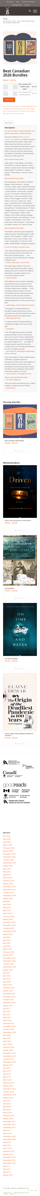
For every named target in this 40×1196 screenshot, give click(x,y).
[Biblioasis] (16, 11)
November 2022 (9, 961)
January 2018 (8, 1118)
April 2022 (7, 982)
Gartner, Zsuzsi (11, 113)
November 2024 (9, 889)
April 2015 (7, 1172)
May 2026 (7, 839)
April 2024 (7, 910)
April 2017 (7, 1130)
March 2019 (7, 1080)
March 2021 (7, 1020)
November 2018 (9, 1089)
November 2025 (9, 857)
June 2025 (7, 869)
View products (20, 450)
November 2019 (9, 1056)
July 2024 (6, 901)
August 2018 (8, 1098)
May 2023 (7, 943)
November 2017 (9, 1124)
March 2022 (7, 985)
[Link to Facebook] (28, 1190)
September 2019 (9, 1062)
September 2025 (9, 863)
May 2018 (7, 1106)
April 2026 (7, 842)
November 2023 (9, 925)
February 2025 (8, 880)
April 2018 (7, 1109)
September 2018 (9, 1095)
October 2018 (8, 1092)
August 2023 (8, 934)
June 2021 (7, 1011)
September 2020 (9, 1032)
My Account (9, 1)
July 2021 (6, 1008)
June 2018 (7, 1104)
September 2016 (9, 1139)
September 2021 (9, 1002)
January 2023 (8, 955)
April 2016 (7, 1145)
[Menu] (34, 11)
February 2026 (8, 848)
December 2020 (9, 1026)
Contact (26, 5)
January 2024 (8, 919)
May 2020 (7, 1038)
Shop (17, 1)
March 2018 (7, 1112)
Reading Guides (17, 5)
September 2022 (9, 967)
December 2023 (9, 922)
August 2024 (8, 898)
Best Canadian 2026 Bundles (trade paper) (25, 86)
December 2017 (9, 1121)
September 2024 (9, 895)
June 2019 (7, 1071)
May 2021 (7, 1014)
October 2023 (8, 928)
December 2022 (9, 958)
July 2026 (6, 836)
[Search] (29, 11)
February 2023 (8, 952)
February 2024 (8, 916)
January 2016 (8, 1154)
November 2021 (9, 996)
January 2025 (8, 883)
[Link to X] (32, 1190)
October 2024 (8, 892)
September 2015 (9, 1163)
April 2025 (7, 875)
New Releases (12, 111)
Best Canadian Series (19, 109)
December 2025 (9, 854)
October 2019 (8, 1059)
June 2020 (7, 1035)
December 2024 (9, 886)
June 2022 (7, 976)
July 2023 (6, 937)
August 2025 (8, 866)
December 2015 (9, 1157)
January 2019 (8, 1086)
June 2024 (7, 904)
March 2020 (7, 1044)
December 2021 (9, 993)
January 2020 (8, 1050)
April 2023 (7, 946)
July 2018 (6, 1101)
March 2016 (7, 1148)
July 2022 (6, 973)
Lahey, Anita (20, 113)
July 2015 (6, 1166)
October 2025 (8, 860)
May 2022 (7, 979)
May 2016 (7, 1142)
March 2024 (7, 913)
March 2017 (7, 1133)
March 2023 (7, 949)
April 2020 (7, 1041)
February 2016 (8, 1151)
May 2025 (7, 872)
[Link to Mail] (35, 1190)
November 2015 (9, 1160)
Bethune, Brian (25, 111)
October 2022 (8, 964)
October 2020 (8, 1029)
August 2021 (8, 1005)
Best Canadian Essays (27, 106)
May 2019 (7, 1074)
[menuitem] (10, 1)
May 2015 (7, 1169)
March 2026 (7, 845)
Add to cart (9, 100)
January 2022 (8, 991)
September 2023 (9, 931)
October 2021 (8, 999)
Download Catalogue (28, 1)
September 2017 (9, 1127)
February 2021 (8, 1023)
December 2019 (9, 1053)
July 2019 (6, 1068)
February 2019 (8, 1083)
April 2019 (7, 1077)
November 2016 (9, 1136)
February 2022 (8, 988)
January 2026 (8, 851)
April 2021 (7, 1017)
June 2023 (7, 940)
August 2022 (8, 970)
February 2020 (8, 1047)
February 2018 (8, 1115)
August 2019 (8, 1065)
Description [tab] (8, 123)
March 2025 (7, 878)
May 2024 (7, 907)
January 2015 (8, 1175)
